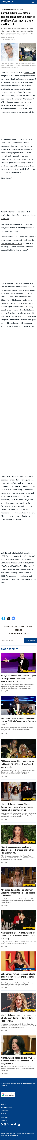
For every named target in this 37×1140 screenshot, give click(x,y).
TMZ (3, 296)
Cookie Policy (5, 1114)
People (11, 296)
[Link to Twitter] (8, 1124)
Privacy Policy (5, 1110)
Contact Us (4, 1120)
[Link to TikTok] (15, 1125)
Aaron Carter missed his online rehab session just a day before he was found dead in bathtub (18, 215)
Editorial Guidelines (6, 1107)
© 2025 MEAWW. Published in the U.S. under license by (16, 1083)
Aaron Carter (29, 72)
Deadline (31, 169)
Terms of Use (4, 1117)
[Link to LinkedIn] (19, 1124)
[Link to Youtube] (12, 1124)
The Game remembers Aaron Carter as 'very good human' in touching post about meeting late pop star (17, 227)
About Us (3, 1104)
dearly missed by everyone (11, 243)
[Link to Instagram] (5, 1124)
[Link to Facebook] (2, 1124)
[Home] (7, 2)
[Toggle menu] (34, 2)
